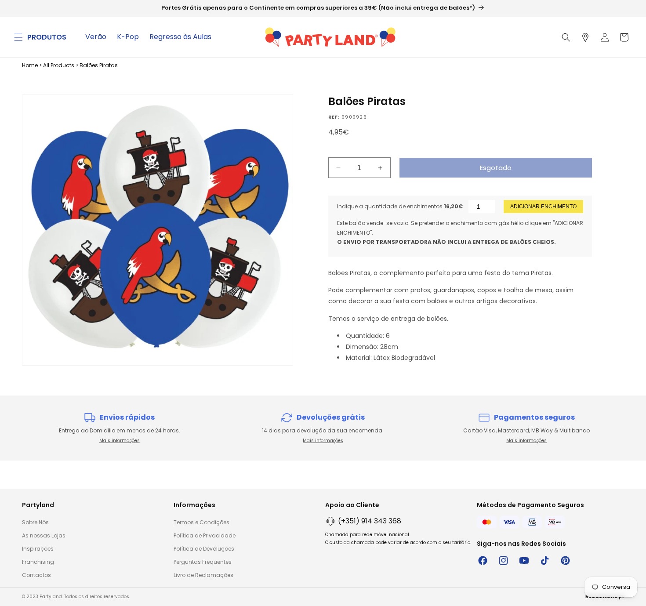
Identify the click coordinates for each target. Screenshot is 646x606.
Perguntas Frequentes (203, 562)
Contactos (36, 575)
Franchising (38, 562)
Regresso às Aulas (180, 37)
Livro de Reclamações (203, 575)
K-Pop (128, 37)
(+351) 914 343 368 (369, 521)
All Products (58, 65)
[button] (18, 37)
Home (30, 65)
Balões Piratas (99, 65)
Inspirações (38, 548)
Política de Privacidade (205, 535)
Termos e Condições (201, 522)
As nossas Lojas (43, 535)
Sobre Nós (35, 522)
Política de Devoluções (204, 548)
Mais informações (119, 440)
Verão (95, 37)
